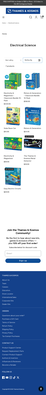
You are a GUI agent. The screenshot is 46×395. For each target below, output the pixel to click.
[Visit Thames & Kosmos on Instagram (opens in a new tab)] (10, 377)
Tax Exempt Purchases (11, 336)
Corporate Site (8, 301)
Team (4, 283)
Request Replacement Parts (13, 351)
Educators (6, 290)
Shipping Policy (8, 329)
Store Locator (7, 294)
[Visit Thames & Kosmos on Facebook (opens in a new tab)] (3, 377)
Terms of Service (8, 322)
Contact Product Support (12, 355)
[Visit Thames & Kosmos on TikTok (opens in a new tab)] (14, 377)
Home (4, 23)
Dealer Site (6, 304)
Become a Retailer (9, 365)
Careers (5, 287)
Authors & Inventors (10, 358)
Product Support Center (11, 348)
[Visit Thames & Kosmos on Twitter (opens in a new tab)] (18, 377)
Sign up (23, 261)
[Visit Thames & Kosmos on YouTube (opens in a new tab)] (7, 377)
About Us (6, 280)
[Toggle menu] (3, 17)
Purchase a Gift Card (10, 319)
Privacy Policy (7, 333)
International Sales (9, 297)
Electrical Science (13, 23)
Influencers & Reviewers (11, 361)
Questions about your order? (13, 315)
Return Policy (7, 326)
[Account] (36, 16)
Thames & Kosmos (18, 389)
